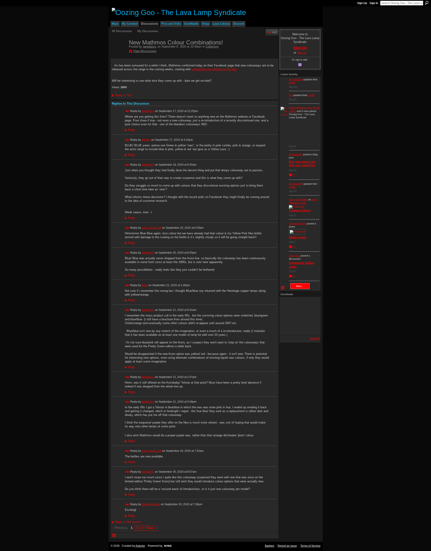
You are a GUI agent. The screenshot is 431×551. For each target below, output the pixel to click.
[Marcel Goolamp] (311, 328)
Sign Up (362, 3)
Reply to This (122, 95)
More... (300, 286)
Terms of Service (310, 545)
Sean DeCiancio (297, 107)
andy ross (294, 255)
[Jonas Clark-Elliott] (286, 316)
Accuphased (296, 79)
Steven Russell (151, 504)
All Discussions (122, 31)
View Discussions (144, 51)
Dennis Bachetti (297, 223)
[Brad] (311, 316)
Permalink (127, 111)
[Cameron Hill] (298, 304)
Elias (145, 285)
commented (301, 199)
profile (292, 82)
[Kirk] (298, 316)
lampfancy (149, 46)
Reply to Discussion (126, 522)
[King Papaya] (286, 304)
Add (274, 32)
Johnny (146, 139)
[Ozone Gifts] (311, 304)
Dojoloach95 (295, 154)
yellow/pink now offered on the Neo (214, 69)
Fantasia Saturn (300, 210)
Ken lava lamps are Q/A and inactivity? (302, 163)
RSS (114, 535)
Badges (269, 545)
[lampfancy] (119, 51)
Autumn (140, 545)
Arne (291, 199)
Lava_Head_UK (151, 227)
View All (314, 338)
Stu (290, 95)
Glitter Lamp (297, 237)
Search (427, 3)
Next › (151, 528)
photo (303, 203)
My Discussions (147, 31)
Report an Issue (287, 545)
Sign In (373, 3)
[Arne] (298, 328)
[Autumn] (286, 328)
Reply (130, 130)
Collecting (212, 46)
